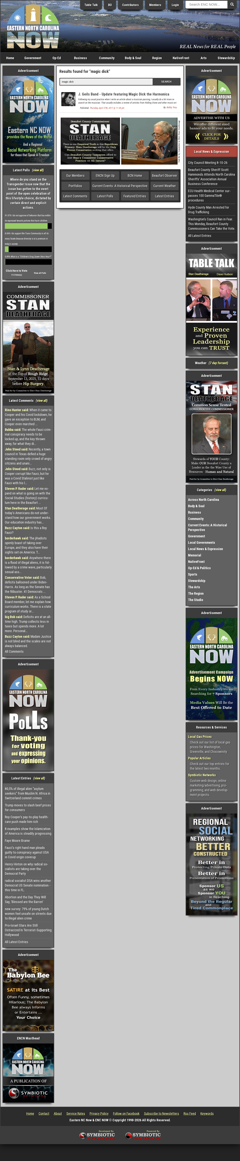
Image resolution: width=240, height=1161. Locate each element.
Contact (44, 1114)
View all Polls (40, 273)
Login (175, 5)
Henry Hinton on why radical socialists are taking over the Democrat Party (26, 868)
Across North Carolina (203, 500)
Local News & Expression (205, 549)
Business (80, 58)
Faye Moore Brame (17, 841)
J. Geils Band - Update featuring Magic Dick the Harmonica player (123, 96)
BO (110, 5)
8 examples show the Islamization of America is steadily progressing (28, 831)
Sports (192, 574)
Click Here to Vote (16, 270)
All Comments (14, 651)
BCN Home (135, 175)
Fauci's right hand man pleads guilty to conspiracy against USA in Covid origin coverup (27, 852)
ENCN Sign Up (105, 175)
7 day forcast (218, 363)
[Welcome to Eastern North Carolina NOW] (33, 26)
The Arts (194, 587)
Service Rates (75, 1114)
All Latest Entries (16, 942)
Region (157, 58)
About (58, 1114)
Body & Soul (133, 58)
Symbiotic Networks (202, 775)
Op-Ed (56, 58)
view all (38, 170)
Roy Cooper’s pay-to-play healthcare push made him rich (27, 819)
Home (10, 58)
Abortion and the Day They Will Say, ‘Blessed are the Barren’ (25, 899)
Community (107, 58)
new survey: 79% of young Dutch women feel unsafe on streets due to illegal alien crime (28, 913)
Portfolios (75, 186)
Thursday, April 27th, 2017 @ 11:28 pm (107, 108)
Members (155, 5)
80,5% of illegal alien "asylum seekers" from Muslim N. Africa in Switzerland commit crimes (27, 793)
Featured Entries (135, 196)
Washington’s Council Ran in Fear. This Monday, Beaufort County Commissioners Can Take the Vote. (211, 223)
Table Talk (91, 5)
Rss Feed (190, 1114)
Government (32, 58)
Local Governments (201, 542)
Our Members (75, 175)
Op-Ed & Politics (199, 568)
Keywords (207, 1114)
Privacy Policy (99, 1114)
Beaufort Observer (164, 175)
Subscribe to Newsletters (161, 1114)
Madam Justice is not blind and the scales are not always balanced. (28, 641)
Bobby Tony (172, 107)
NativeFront (181, 58)
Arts (204, 58)
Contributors (130, 5)
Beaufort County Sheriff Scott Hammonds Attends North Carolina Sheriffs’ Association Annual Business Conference (211, 177)
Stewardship (226, 58)
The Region (196, 593)
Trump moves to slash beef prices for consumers (28, 807)
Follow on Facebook (126, 1114)
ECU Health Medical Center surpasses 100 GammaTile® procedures (209, 195)
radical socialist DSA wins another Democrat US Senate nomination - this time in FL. (28, 885)
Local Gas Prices (200, 737)
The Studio (195, 600)
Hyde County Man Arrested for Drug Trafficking (208, 209)
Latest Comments (75, 196)
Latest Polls (105, 196)
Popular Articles (199, 758)
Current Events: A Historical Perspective (119, 186)
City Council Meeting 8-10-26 (207, 163)
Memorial (194, 555)
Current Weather (164, 186)
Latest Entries (164, 196)
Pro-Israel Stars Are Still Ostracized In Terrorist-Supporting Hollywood (28, 930)
